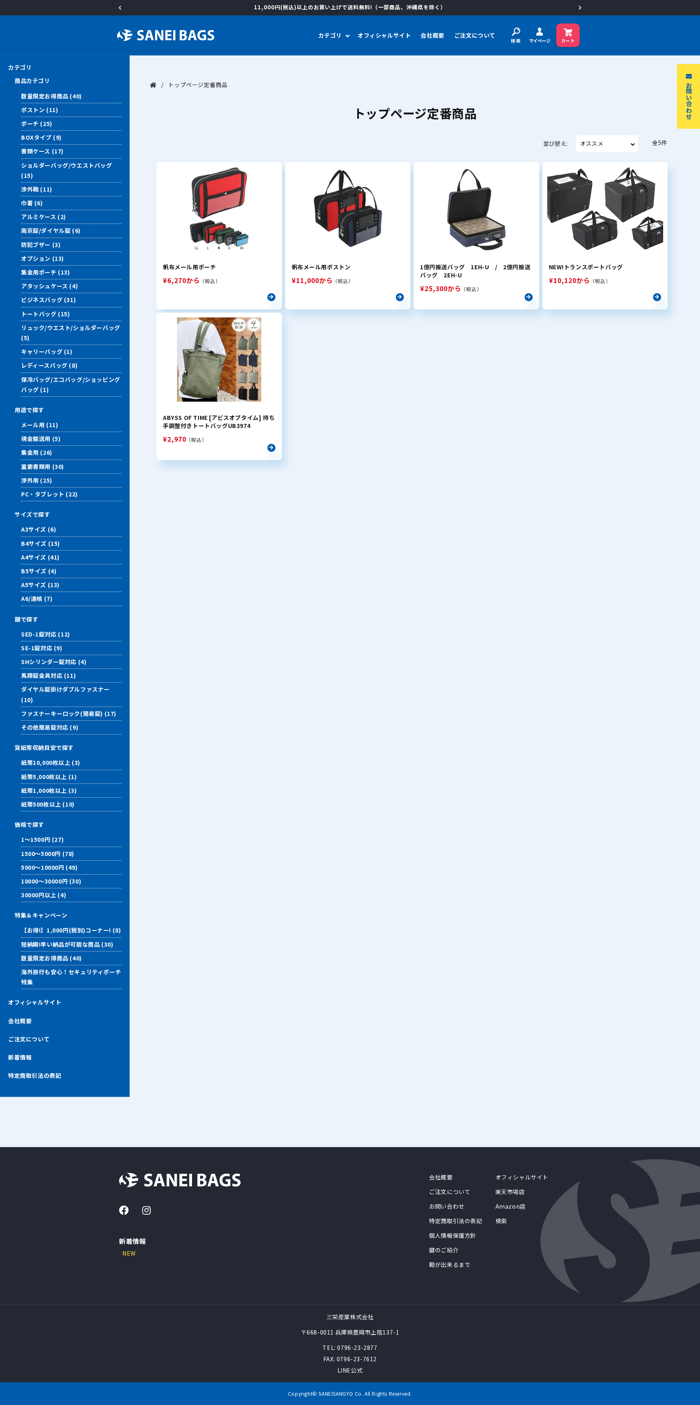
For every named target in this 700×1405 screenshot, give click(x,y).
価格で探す (29, 824)
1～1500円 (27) (42, 839)
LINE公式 (350, 1370)
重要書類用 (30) (42, 466)
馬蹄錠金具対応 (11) (48, 675)
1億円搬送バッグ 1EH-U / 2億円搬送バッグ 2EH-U (475, 271)
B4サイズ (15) (40, 543)
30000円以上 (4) (43, 895)
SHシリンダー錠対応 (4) (53, 662)
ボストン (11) (39, 110)
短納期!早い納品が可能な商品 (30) (67, 944)
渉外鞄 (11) (36, 189)
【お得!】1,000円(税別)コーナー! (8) (71, 930)
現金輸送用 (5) (40, 438)
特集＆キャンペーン (41, 915)
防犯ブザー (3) (40, 245)
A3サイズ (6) (38, 529)
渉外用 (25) (36, 480)
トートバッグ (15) (45, 314)
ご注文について (28, 1039)
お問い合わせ (447, 1206)
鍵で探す (26, 619)
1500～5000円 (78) (47, 853)
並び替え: (555, 143)
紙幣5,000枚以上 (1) (49, 777)
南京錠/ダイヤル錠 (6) (51, 230)
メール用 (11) (39, 425)
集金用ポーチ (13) (45, 272)
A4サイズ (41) (40, 557)
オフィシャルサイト (34, 1002)
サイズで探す (32, 514)
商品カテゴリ (32, 81)
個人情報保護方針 (452, 1235)
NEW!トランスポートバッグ (586, 267)
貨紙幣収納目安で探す (44, 747)
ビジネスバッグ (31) (48, 300)
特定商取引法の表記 (34, 1075)
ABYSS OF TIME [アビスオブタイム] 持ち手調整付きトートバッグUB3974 (219, 421)
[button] (333, 35)
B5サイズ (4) (38, 571)
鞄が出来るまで (449, 1264)
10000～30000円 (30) (51, 881)
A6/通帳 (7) (36, 598)
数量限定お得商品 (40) (51, 96)
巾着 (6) (32, 203)
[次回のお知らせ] (580, 7)
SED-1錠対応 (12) (45, 634)
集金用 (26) (36, 452)
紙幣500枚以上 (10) (48, 804)
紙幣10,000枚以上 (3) (50, 762)
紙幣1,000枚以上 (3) (49, 790)
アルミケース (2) (43, 217)
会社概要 (20, 1021)
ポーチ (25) (36, 123)
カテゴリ (20, 67)
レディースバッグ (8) (49, 365)
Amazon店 (510, 1206)
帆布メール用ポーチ (189, 267)
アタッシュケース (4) (49, 286)
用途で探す (29, 410)
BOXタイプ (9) (41, 137)
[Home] (153, 85)
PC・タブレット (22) (49, 494)
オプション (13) (42, 258)
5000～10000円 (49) (49, 867)
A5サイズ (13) (40, 585)
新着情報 (20, 1057)
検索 (501, 1221)
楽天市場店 (510, 1192)
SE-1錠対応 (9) (41, 648)
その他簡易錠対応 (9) (49, 727)
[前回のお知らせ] (120, 7)
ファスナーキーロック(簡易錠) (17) (68, 713)
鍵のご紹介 (444, 1250)
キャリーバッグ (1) (47, 351)
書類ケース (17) (42, 151)
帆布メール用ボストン (321, 267)
